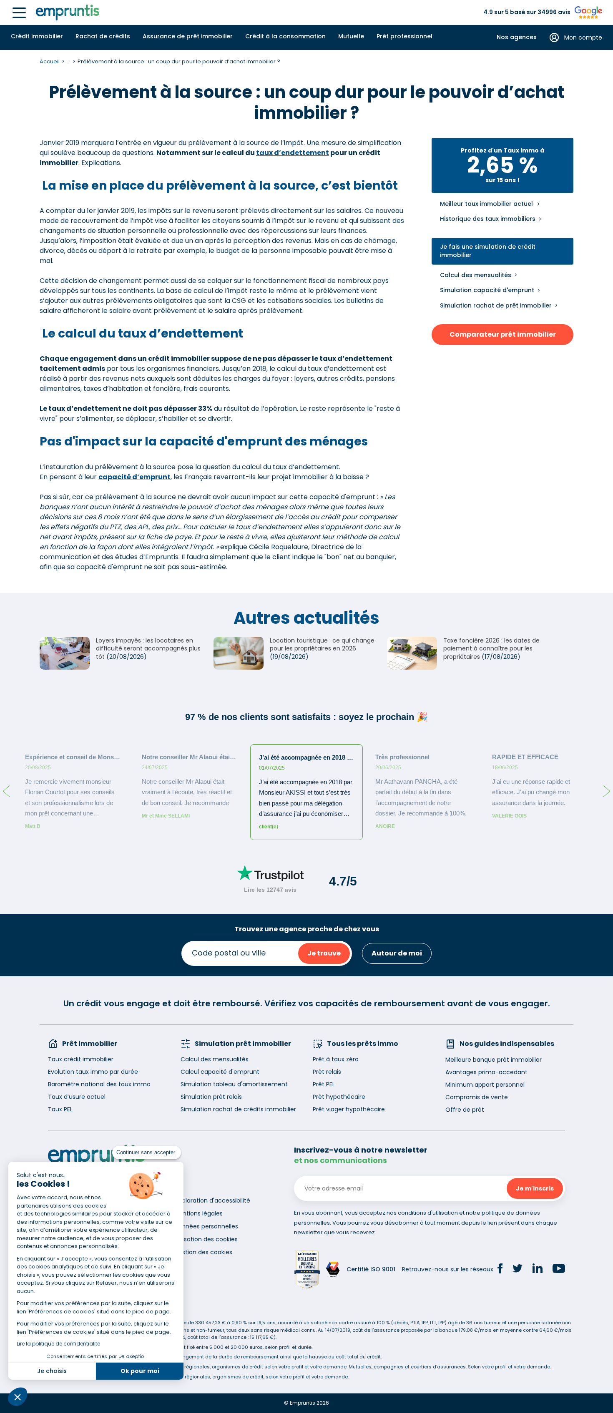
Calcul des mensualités (475, 275)
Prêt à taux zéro (336, 1059)
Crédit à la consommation (285, 36)
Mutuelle (351, 36)
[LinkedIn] (538, 1269)
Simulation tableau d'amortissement (234, 1084)
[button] (18, 1397)
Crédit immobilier (37, 36)
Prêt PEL (324, 1084)
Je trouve (324, 953)
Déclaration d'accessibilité (212, 1200)
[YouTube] (559, 1269)
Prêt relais (327, 1072)
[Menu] (19, 12)
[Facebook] (499, 1269)
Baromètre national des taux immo (99, 1084)
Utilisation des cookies (206, 1239)
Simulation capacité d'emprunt (487, 290)
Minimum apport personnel (485, 1084)
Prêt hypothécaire (339, 1097)
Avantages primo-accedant (486, 1072)
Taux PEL (60, 1109)
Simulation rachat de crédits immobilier (238, 1109)
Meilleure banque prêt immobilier (493, 1059)
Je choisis (52, 1371)
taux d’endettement (292, 153)
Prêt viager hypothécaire (349, 1109)
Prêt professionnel (404, 36)
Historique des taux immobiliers (487, 219)
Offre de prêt (464, 1109)
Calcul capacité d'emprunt (220, 1072)
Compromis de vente (476, 1097)
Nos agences (517, 37)
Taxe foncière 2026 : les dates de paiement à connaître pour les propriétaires (491, 648)
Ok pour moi (140, 1371)
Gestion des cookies (203, 1252)
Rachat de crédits (102, 36)
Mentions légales (198, 1213)
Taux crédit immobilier (80, 1059)
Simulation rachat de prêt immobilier (496, 305)
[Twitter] (518, 1269)
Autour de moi (397, 953)
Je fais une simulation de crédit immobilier (487, 251)
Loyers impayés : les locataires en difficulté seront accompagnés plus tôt (148, 648)
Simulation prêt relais (211, 1097)
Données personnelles (206, 1226)
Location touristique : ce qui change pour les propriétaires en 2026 (322, 644)
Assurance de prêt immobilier (188, 36)
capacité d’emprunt (134, 477)
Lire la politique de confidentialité (58, 1343)
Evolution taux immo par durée (93, 1072)
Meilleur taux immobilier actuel (486, 204)
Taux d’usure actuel (77, 1097)
